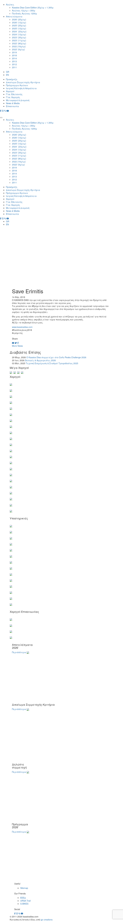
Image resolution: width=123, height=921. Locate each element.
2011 (14, 67)
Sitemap (24, 887)
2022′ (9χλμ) (18, 49)
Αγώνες (10, 4)
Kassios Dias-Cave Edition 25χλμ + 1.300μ (33, 7)
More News (17, 345)
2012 (14, 64)
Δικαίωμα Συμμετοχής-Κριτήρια (23, 82)
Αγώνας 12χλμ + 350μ (23, 10)
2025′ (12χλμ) (19, 28)
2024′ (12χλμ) (19, 34)
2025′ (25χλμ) (19, 25)
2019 (14, 52)
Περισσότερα (19, 652)
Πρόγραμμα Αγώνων (17, 85)
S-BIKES (24, 903)
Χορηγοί (10, 91)
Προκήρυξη (11, 79)
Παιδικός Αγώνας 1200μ (24, 13)
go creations (46, 919)
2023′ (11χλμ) (19, 40)
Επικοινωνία (12, 106)
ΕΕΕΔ (23, 897)
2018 (14, 55)
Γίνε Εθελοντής (14, 94)
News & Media (13, 103)
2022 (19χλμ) (19, 46)
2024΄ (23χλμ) (19, 31)
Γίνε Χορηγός (13, 97)
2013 (14, 61)
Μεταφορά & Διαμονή (17, 100)
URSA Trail (25, 900)
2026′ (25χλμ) (19, 19)
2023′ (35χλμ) (19, 37)
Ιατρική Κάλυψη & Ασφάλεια (21, 88)
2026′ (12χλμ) (19, 22)
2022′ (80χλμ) (19, 43)
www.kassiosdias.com (22, 326)
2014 (14, 58)
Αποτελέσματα (14, 16)
